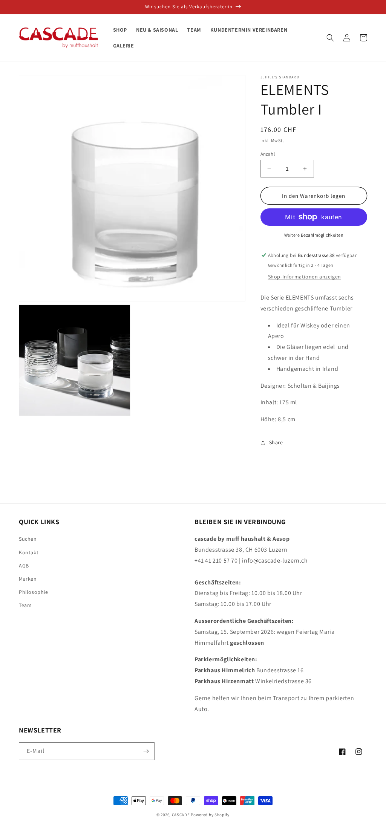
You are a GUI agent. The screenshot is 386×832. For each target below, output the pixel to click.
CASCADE (181, 814)
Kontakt (28, 552)
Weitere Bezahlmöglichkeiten (314, 235)
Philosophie (33, 592)
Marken (28, 578)
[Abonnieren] (146, 751)
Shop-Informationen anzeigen (304, 276)
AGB (24, 565)
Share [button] (276, 442)
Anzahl (267, 154)
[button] (330, 37)
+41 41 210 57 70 (216, 560)
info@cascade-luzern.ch (275, 560)
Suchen (28, 538)
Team (25, 605)
